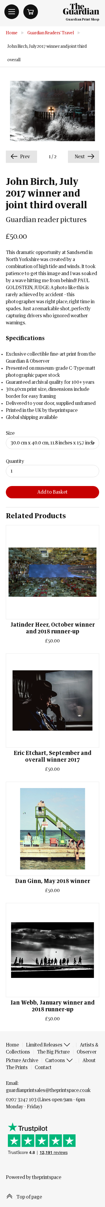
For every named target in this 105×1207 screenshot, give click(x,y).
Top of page (28, 1197)
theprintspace (46, 1177)
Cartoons (55, 1060)
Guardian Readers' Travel (50, 33)
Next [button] (80, 156)
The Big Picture (53, 1052)
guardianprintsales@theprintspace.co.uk (48, 1090)
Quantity (15, 461)
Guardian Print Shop (82, 19)
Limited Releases (44, 1045)
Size (10, 433)
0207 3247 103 (21, 1099)
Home (12, 33)
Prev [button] (24, 156)
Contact (43, 1067)
